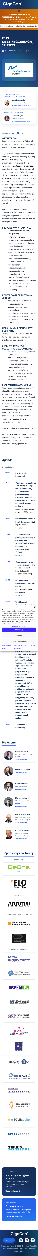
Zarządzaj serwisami (18, 626)
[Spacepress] (19, 1134)
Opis (19, 871)
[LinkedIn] (33, 1240)
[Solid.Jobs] (19, 1119)
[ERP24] (19, 987)
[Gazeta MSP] (19, 1016)
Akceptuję (19, 630)
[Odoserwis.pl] (19, 1076)
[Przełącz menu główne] (33, 4)
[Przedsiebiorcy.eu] (19, 1090)
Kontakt (33, 645)
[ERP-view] (19, 1001)
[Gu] (19, 958)
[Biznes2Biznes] (19, 973)
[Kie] (19, 1047)
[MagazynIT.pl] (19, 1061)
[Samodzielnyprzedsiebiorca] (19, 1105)
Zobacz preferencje (19, 641)
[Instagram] (27, 1240)
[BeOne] (19, 867)
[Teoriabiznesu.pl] (19, 1148)
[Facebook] (21, 1240)
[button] (35, 608)
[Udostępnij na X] (22, 133)
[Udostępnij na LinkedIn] (18, 133)
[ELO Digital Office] (19, 884)
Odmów (19, 636)
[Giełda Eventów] (19, 1031)
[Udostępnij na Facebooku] (13, 133)
